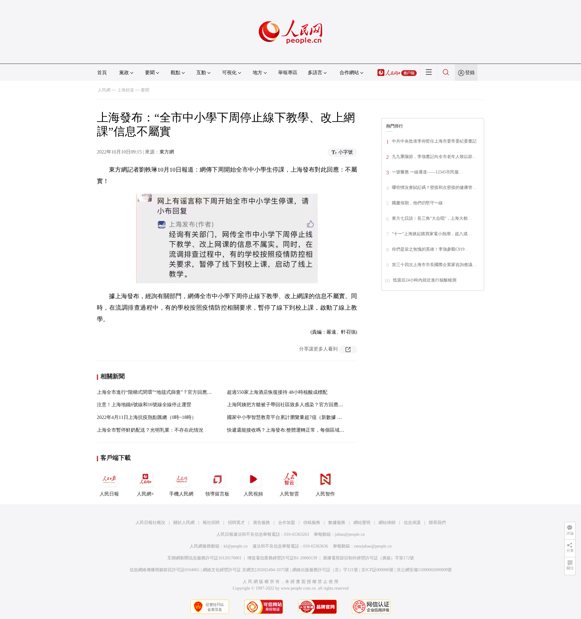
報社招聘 (211, 522)
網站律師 (387, 522)
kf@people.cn (236, 546)
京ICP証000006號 (377, 570)
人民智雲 (289, 493)
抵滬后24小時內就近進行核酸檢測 (424, 280)
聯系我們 (437, 522)
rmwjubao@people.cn (373, 546)
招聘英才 (236, 522)
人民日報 (109, 493)
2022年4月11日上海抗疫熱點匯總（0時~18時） (146, 417)
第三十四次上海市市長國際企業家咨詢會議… (434, 264)
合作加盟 (286, 522)
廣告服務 (261, 522)
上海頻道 (125, 90)
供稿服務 (311, 522)
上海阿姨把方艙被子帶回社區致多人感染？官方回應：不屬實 (292, 404)
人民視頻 (253, 493)
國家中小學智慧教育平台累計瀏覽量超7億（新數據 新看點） (291, 417)
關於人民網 (184, 522)
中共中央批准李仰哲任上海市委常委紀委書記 (434, 141)
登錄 (470, 72)
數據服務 (336, 522)
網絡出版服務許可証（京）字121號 (325, 570)
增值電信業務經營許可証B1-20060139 (282, 558)
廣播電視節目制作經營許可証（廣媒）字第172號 (368, 558)
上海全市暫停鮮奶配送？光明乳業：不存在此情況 (150, 430)
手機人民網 (181, 493)
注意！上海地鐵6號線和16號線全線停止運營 (144, 404)
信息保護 (412, 522)
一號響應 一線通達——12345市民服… (427, 172)
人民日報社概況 (150, 522)
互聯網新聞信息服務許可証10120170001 (204, 558)
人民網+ (145, 493)
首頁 (102, 72)
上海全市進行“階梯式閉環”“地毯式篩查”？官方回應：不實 (159, 392)
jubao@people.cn (350, 534)
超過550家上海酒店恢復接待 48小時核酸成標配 (277, 392)
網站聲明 (361, 522)
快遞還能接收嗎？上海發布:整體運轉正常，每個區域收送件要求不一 (300, 430)
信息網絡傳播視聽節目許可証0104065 (164, 570)
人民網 (104, 90)
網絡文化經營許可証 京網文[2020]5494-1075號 (246, 570)
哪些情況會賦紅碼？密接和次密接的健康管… (434, 187)
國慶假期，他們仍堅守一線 (417, 203)
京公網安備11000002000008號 (424, 570)
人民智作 (325, 493)
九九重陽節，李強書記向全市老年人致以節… (434, 156)
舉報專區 (287, 72)
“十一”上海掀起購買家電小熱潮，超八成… (432, 234)
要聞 (145, 90)
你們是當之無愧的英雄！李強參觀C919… (430, 249)
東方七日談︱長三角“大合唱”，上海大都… (432, 218)
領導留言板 (217, 493)
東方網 (166, 151)
